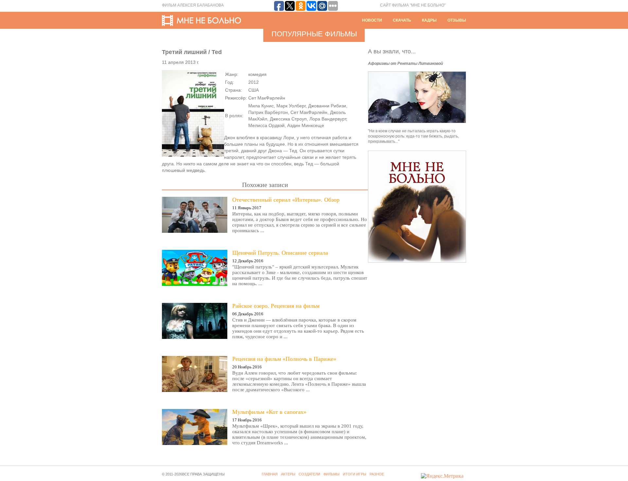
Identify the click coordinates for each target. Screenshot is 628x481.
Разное (377, 474)
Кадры (429, 20)
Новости (372, 20)
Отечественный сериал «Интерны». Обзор (286, 199)
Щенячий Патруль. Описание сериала (280, 253)
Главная (270, 474)
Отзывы (456, 20)
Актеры (288, 474)
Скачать (402, 20)
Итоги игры (354, 474)
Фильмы (331, 474)
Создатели (309, 474)
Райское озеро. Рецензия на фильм (276, 306)
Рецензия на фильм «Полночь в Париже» (284, 359)
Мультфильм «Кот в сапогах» (269, 412)
